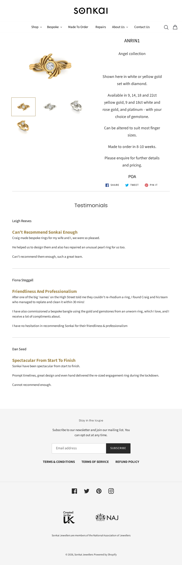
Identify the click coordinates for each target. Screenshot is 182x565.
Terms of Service (95, 462)
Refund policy (127, 462)
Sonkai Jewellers (83, 555)
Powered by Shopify (105, 555)
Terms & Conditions (59, 462)
